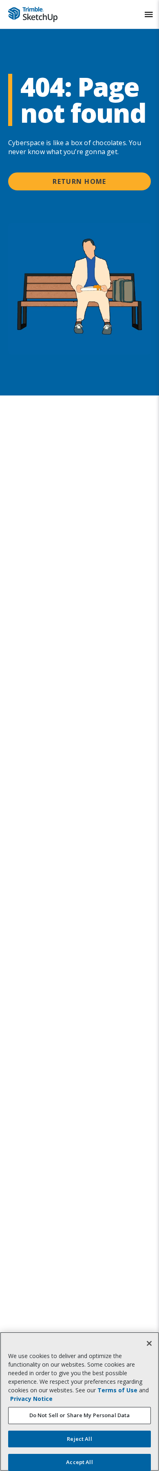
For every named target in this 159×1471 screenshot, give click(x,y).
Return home (79, 181)
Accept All (79, 1462)
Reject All (79, 1438)
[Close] (149, 1343)
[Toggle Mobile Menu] (149, 14)
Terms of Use (117, 1390)
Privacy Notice (31, 1399)
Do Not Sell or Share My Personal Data (79, 1415)
